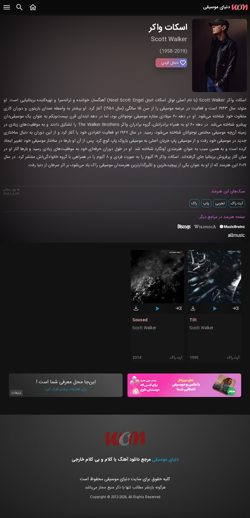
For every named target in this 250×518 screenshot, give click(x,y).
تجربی (220, 203)
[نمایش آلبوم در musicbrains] (232, 228)
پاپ (206, 203)
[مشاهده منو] (6, 11)
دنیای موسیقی (165, 459)
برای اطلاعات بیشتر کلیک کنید (66, 389)
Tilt (193, 320)
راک (194, 203)
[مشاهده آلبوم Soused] (178, 311)
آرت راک (237, 203)
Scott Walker (144, 328)
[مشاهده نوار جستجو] (19, 11)
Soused (140, 320)
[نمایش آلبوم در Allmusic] (236, 236)
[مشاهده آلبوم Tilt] (235, 311)
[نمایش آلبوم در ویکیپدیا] (205, 229)
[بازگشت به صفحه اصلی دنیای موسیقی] (33, 11)
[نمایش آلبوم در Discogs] (184, 229)
